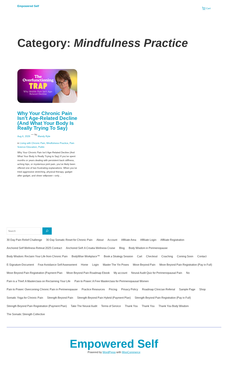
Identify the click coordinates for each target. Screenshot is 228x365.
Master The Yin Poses (116, 264)
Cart (139, 256)
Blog (122, 248)
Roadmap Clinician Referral (158, 289)
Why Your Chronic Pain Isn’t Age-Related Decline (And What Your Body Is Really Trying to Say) (47, 121)
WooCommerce (131, 352)
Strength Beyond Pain (60, 297)
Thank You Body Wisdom (174, 306)
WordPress (109, 352)
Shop (202, 289)
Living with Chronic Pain (32, 143)
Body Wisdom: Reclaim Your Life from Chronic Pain (37, 256)
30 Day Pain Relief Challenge (24, 239)
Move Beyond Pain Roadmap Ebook (88, 272)
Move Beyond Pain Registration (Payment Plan (34, 272)
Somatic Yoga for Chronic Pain (25, 297)
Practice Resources (93, 289)
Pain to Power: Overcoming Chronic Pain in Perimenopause (42, 289)
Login (95, 264)
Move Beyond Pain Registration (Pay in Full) (185, 264)
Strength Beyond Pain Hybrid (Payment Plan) (104, 297)
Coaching (167, 256)
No (188, 272)
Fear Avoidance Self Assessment (57, 264)
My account (120, 272)
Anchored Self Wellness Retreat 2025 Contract (34, 248)
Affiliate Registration (172, 239)
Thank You (131, 306)
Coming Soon (185, 256)
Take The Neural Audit (84, 306)
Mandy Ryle (44, 136)
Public (41, 147)
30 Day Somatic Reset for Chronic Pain (69, 239)
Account (112, 239)
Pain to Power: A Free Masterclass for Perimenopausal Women (111, 281)
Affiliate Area (128, 239)
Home (84, 264)
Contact (201, 256)
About (99, 239)
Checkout (151, 256)
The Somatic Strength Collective (26, 314)
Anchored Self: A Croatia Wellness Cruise (90, 248)
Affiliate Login (148, 239)
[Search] (47, 231)
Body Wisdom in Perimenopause (148, 248)
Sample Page (187, 289)
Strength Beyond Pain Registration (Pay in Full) (163, 297)
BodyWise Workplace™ (86, 256)
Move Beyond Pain (144, 264)
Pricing (113, 289)
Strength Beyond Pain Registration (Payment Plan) (37, 306)
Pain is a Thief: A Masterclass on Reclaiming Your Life (38, 281)
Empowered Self (28, 6)
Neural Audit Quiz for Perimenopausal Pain (156, 272)
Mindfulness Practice (57, 143)
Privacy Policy (129, 289)
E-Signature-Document (20, 264)
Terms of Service (111, 306)
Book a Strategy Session (118, 256)
